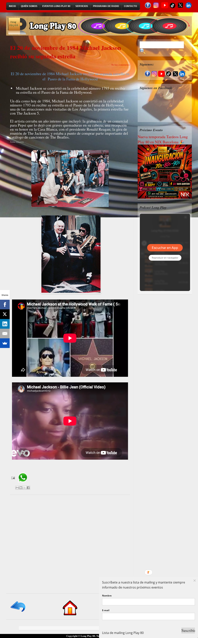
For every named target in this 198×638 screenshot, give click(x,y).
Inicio (12, 6)
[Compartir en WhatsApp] (22, 484)
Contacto (130, 6)
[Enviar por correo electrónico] (17, 488)
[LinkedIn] (5, 324)
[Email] (5, 333)
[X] (5, 314)
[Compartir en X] (24, 488)
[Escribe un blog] (21, 488)
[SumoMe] (5, 343)
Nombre (107, 595)
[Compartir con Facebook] (28, 488)
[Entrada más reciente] (18, 612)
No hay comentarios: (120, 64)
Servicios (81, 6)
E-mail (105, 610)
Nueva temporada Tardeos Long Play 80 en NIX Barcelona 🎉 (163, 139)
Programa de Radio (106, 6)
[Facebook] (5, 304)
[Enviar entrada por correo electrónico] (12, 477)
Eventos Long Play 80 (56, 6)
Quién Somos (29, 6)
